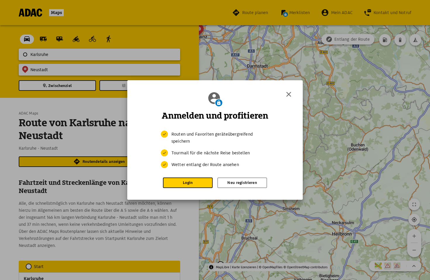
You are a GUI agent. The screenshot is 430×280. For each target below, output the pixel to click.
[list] (215, 149)
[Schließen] (289, 94)
